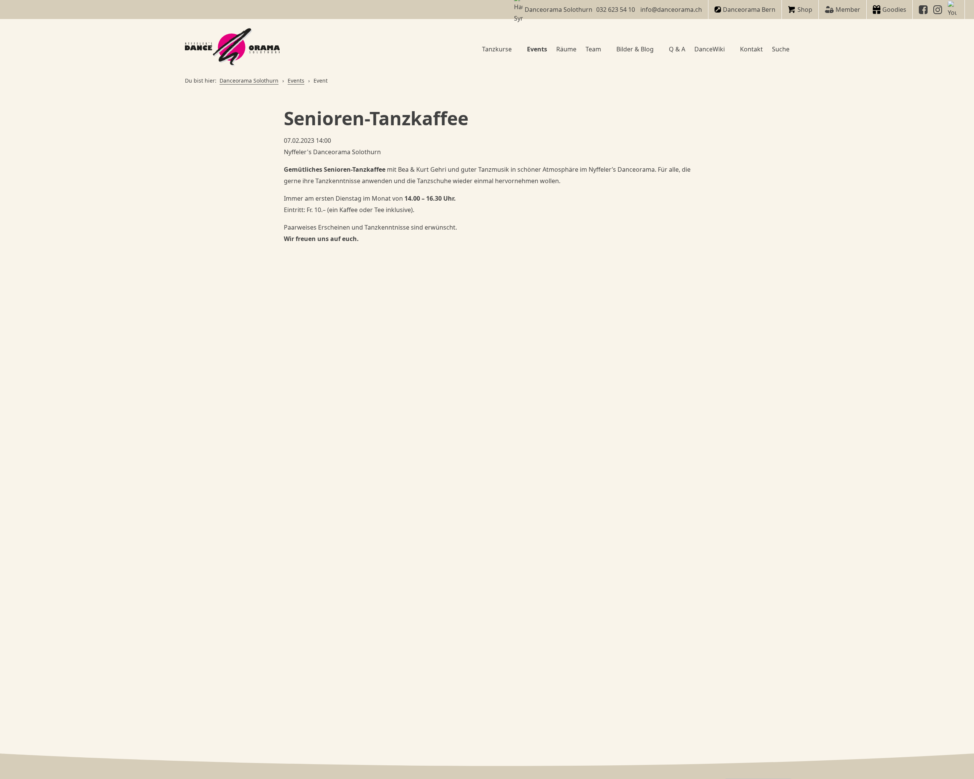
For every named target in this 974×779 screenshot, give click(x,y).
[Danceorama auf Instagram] (938, 9)
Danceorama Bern (749, 9)
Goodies (894, 9)
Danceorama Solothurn (249, 80)
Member (848, 9)
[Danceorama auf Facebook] (924, 9)
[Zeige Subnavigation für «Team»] (604, 49)
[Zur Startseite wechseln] (232, 49)
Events (296, 80)
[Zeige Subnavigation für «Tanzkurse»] (515, 49)
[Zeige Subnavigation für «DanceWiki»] (728, 49)
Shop (804, 9)
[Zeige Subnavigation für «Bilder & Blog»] (657, 49)
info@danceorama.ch (671, 9)
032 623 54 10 (615, 9)
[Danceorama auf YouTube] (953, 9)
